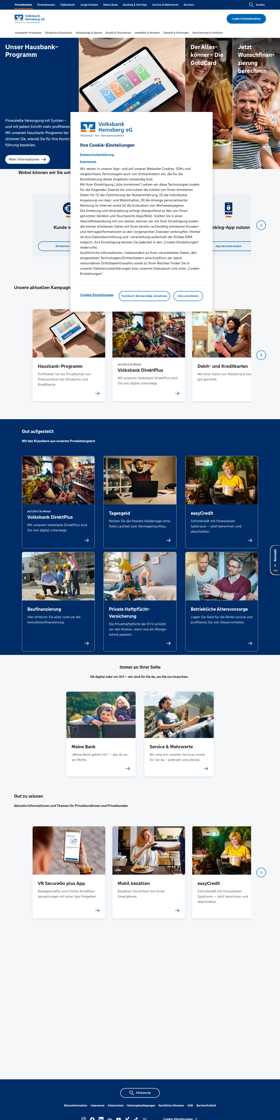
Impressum (97, 1105)
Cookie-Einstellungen (97, 295)
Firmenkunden (46, 5)
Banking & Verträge (135, 5)
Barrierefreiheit (206, 1105)
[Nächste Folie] (261, 225)
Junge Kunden (89, 5)
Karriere (189, 5)
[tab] (28, 32)
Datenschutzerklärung (97, 155)
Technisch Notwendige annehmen (144, 296)
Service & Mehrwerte (165, 5)
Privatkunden (23, 5)
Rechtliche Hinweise (171, 1105)
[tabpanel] (69, 225)
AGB (190, 1105)
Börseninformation (75, 1105)
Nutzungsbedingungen (141, 1105)
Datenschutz (116, 1105)
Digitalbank (67, 5)
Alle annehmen (188, 296)
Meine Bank (110, 5)
